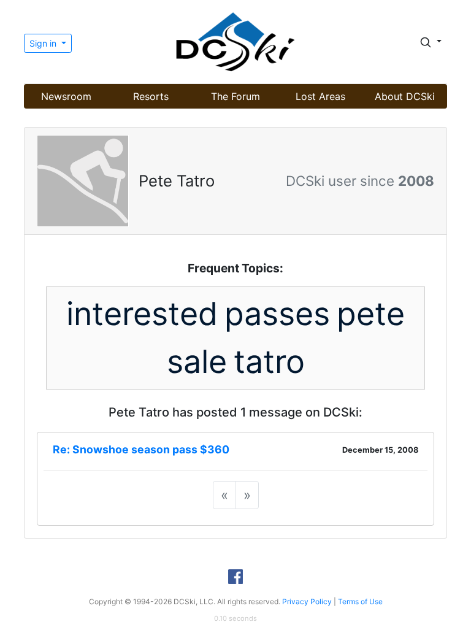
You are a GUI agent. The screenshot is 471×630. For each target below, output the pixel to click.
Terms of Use (360, 601)
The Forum (235, 96)
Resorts (151, 96)
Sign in (44, 43)
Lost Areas (320, 96)
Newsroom (66, 96)
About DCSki (405, 96)
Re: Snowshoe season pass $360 (141, 449)
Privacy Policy (307, 601)
